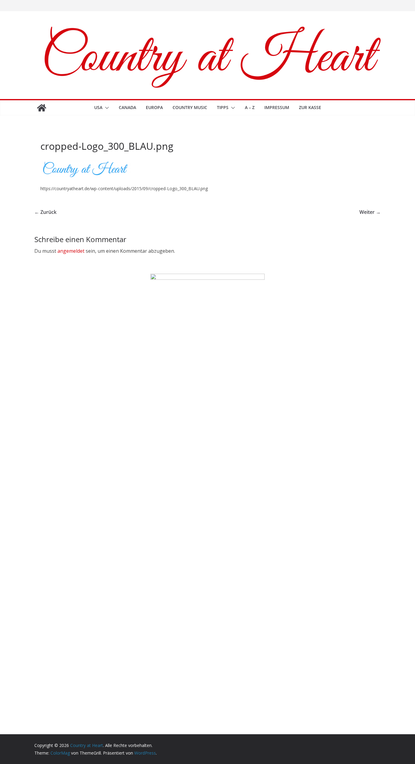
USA (98, 107)
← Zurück (45, 212)
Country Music (190, 107)
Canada (127, 107)
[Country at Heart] (41, 108)
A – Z (250, 107)
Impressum (276, 107)
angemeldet (70, 251)
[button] (105, 107)
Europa (154, 107)
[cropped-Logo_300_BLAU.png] (86, 163)
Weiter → (370, 212)
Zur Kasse (310, 107)
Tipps (222, 107)
